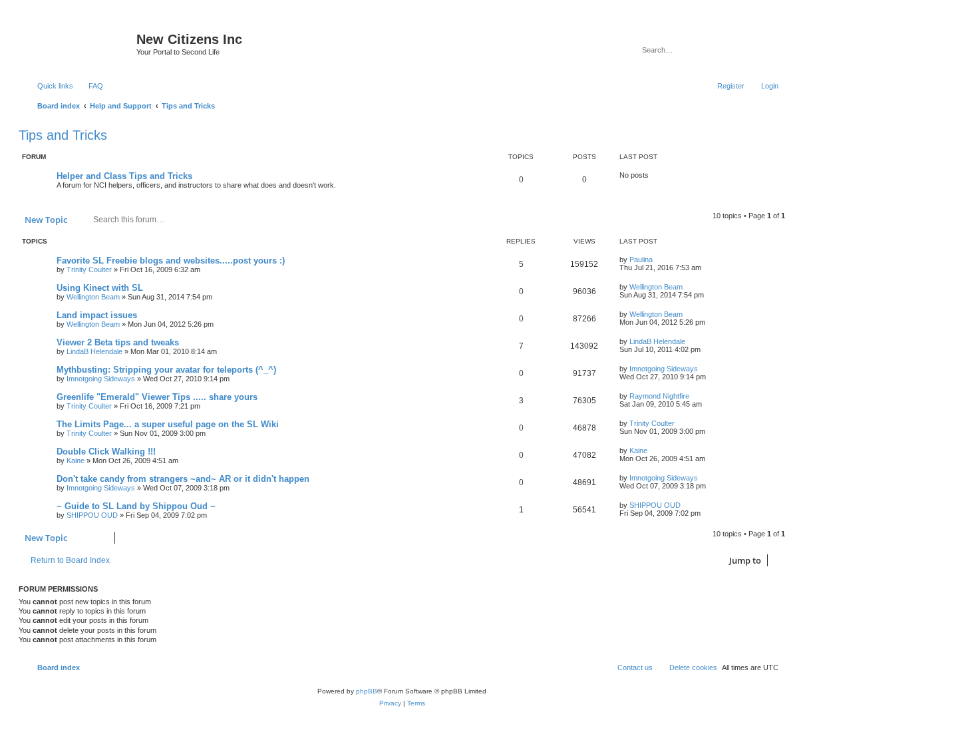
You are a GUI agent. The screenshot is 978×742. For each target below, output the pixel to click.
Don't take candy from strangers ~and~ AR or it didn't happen (183, 479)
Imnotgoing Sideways (101, 379)
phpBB (366, 691)
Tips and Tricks (63, 135)
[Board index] (79, 43)
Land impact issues (97, 315)
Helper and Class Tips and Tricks (124, 176)
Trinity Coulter (89, 270)
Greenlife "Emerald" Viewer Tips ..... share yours (157, 397)
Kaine (75, 460)
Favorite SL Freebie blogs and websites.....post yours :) (171, 261)
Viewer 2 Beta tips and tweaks (118, 342)
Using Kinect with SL (100, 288)
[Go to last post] (659, 260)
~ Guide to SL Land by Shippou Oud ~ (136, 506)
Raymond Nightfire (659, 396)
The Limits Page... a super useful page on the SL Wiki (168, 424)
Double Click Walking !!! (106, 452)
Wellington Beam (93, 297)
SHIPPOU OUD (92, 515)
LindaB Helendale (94, 351)
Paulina (641, 260)
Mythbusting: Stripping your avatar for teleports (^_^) (166, 370)
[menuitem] (90, 86)
